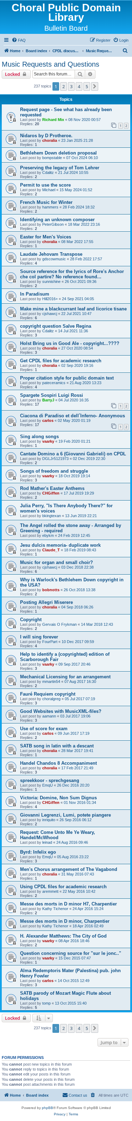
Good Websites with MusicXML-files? (60, 711)
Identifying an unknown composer (57, 219)
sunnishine (51, 281)
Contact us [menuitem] (78, 1095)
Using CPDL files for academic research (63, 886)
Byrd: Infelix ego (38, 852)
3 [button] (71, 86)
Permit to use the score (45, 185)
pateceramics (53, 383)
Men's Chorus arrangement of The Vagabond (68, 869)
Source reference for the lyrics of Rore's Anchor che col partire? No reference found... (72, 274)
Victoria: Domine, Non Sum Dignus (58, 797)
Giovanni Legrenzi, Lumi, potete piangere (65, 815)
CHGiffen (50, 493)
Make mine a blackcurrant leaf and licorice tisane (73, 308)
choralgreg (51, 699)
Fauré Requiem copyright (47, 694)
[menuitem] (19, 40)
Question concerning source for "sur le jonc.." (70, 953)
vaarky (48, 441)
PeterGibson (53, 224)
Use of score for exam (44, 728)
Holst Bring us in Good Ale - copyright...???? (69, 343)
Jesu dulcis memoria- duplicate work (60, 545)
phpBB (47, 1108)
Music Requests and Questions (50, 64)
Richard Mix (53, 119)
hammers (50, 207)
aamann (49, 716)
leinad (47, 842)
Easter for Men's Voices (45, 237)
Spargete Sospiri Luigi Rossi (51, 395)
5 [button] (87, 86)
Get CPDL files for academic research (60, 360)
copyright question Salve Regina (55, 326)
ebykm (48, 535)
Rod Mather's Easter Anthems (52, 488)
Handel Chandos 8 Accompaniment (58, 763)
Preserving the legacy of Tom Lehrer (59, 167)
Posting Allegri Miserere (46, 602)
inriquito (48, 820)
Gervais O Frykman (59, 624)
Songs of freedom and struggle (54, 471)
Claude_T (51, 550)
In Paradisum (34, 294)
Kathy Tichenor (55, 909)
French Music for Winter (46, 202)
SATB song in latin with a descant (57, 746)
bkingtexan (51, 516)
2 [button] (63, 86)
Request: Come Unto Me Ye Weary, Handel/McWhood (57, 835)
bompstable (52, 158)
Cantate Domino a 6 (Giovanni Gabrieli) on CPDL (73, 453)
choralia (49, 140)
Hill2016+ (50, 299)
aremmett (50, 891)
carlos (48, 420)
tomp (46, 1003)
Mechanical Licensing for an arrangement (65, 676)
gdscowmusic (54, 259)
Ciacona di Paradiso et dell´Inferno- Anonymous (72, 415)
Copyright (31, 619)
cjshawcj (49, 313)
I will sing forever (39, 637)
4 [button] (79, 86)
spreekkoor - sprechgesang (49, 780)
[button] (94, 86)
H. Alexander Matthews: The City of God (63, 936)
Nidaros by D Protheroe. (46, 135)
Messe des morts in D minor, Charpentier (64, 921)
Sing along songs (39, 436)
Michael (48, 190)
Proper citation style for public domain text (67, 378)
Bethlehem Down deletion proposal (58, 153)
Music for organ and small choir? (56, 562)
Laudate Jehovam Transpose (51, 254)
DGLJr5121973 (55, 458)
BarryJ (48, 400)
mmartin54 (51, 681)
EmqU (47, 785)
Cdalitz (48, 172)
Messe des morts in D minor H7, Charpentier (68, 904)
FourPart (49, 642)
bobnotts (50, 590)
